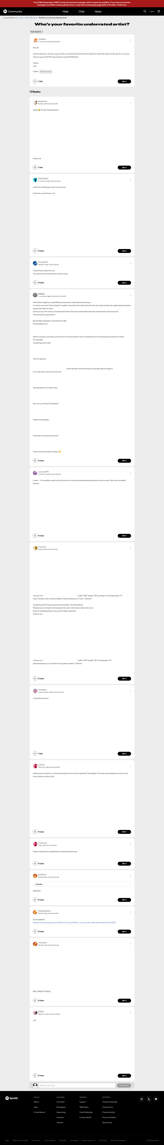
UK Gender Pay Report (118, 1140)
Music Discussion (31, 18)
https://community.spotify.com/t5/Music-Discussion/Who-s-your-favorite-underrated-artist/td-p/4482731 (74, 922)
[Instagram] (141, 1099)
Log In (152, 11)
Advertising (61, 1112)
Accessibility (74, 1140)
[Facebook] (156, 1099)
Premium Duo (107, 1107)
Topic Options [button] (36, 32)
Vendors (60, 1122)
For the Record (39, 1112)
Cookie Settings (50, 1140)
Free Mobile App (86, 1112)
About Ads (62, 1140)
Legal (7, 1140)
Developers (61, 1107)
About (36, 1102)
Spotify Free (107, 1122)
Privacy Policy (36, 1140)
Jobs (35, 1107)
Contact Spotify (86, 1117)
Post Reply (124, 1085)
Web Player (84, 1107)
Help (65, 11)
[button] (130, 40)
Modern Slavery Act (88, 1140)
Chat (81, 11)
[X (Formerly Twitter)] (149, 1099)
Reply (124, 81)
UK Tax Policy (103, 1140)
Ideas (98, 11)
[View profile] (35, 40)
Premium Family (108, 1112)
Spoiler (39, 884)
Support (83, 1102)
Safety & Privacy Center (20, 1140)
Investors (60, 1117)
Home (16, 18)
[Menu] (159, 11)
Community (15, 11)
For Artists (61, 1102)
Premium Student (109, 1117)
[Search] (145, 11)
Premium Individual (109, 1102)
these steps (96, 5)
